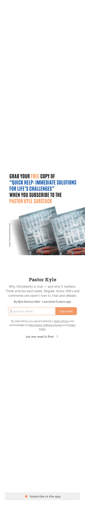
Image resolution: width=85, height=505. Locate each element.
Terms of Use (61, 321)
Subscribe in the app (45, 496)
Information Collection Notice (45, 325)
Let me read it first (40, 336)
